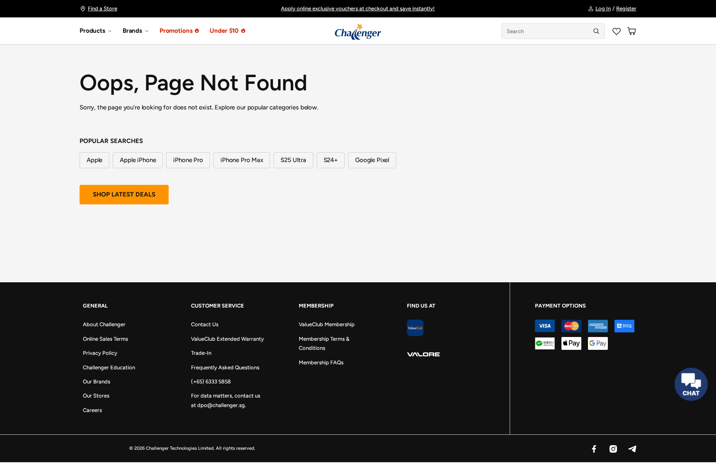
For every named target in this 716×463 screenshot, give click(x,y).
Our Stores (96, 396)
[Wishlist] (617, 31)
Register (626, 8)
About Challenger (104, 324)
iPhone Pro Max (241, 160)
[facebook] (593, 448)
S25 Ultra (293, 160)
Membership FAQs (321, 362)
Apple (94, 160)
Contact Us (204, 324)
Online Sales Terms (105, 339)
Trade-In (201, 353)
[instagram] (612, 448)
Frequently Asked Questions (225, 367)
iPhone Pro (188, 160)
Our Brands (96, 381)
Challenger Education (109, 367)
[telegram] (631, 448)
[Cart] (631, 31)
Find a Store (102, 8)
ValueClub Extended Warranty (227, 339)
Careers (92, 410)
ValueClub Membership (327, 324)
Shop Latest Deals (124, 194)
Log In (603, 8)
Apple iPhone (138, 160)
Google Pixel (372, 160)
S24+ (331, 160)
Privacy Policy (100, 353)
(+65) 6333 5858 (211, 381)
